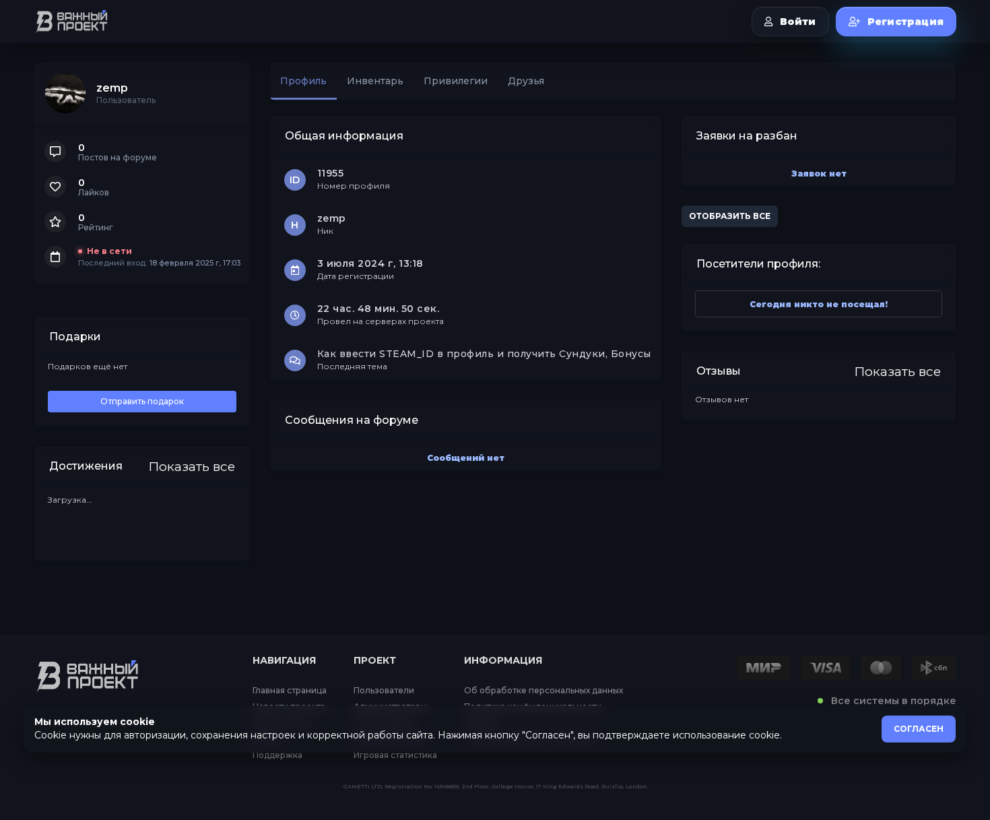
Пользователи (384, 691)
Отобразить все (729, 216)
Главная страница (290, 691)
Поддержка (277, 755)
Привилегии (456, 81)
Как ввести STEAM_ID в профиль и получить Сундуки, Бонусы (484, 354)
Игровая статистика (395, 755)
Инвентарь (375, 81)
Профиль (303, 81)
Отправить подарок (142, 401)
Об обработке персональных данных (543, 691)
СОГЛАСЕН (919, 729)
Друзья (526, 81)
